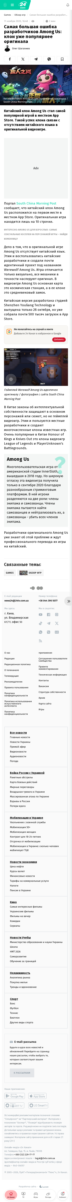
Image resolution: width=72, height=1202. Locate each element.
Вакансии (44, 686)
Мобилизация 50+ (20, 827)
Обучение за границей (23, 961)
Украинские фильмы (22, 911)
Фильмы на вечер (20, 916)
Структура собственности (52, 692)
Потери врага (18, 806)
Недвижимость (20, 973)
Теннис (14, 1013)
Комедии (15, 920)
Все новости (18, 732)
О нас (7, 653)
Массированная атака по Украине (29, 796)
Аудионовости (18, 756)
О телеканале (11, 670)
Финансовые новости (22, 876)
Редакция (9, 659)
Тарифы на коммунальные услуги (29, 880)
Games (8, 15)
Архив (42, 698)
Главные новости (20, 737)
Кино (13, 902)
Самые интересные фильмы (26, 906)
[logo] (23, 4)
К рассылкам (22, 1073)
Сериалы (15, 925)
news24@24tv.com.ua (16, 600)
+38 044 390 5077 (48, 600)
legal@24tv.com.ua (45, 1158)
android (14, 1096)
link (40, 614)
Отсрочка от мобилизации (25, 841)
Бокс (12, 1003)
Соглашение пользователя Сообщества (53, 660)
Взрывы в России (20, 801)
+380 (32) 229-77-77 (24, 1154)
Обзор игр (20, 15)
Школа (14, 946)
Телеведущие (11, 676)
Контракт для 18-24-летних (25, 836)
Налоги (14, 885)
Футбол (14, 1008)
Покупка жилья (18, 982)
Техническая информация (53, 675)
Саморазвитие (18, 956)
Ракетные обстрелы (21, 777)
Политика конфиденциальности (16, 694)
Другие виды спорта (21, 1022)
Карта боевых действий (23, 782)
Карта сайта (45, 704)
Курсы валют (17, 871)
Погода (14, 761)
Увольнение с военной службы (28, 822)
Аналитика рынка (20, 977)
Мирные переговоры (22, 786)
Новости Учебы (20, 937)
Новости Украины (20, 742)
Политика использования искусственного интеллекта (18, 703)
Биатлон (15, 1017)
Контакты (44, 680)
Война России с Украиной (27, 773)
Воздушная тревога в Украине (27, 791)
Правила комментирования (48, 668)
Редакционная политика (17, 664)
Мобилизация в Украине (26, 817)
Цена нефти (17, 866)
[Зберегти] (62, 59)
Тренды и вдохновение (23, 987)
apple (38, 1096)
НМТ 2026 (15, 951)
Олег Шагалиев (21, 48)
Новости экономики (23, 862)
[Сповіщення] (68, 5)
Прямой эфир (18, 746)
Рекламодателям (13, 682)
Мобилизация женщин (23, 832)
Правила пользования (16, 688)
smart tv (14, 1105)
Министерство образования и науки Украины (36, 942)
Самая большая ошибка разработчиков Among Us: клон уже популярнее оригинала (48, 15)
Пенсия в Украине (20, 890)
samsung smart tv (38, 1105)
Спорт (14, 998)
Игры (41, 709)
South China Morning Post (36, 203)
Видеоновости (18, 751)
